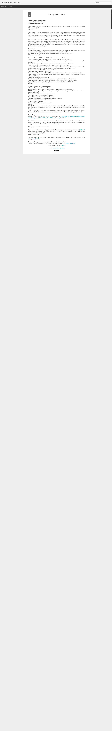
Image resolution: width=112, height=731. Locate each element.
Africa (63, 148)
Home (10, 6)
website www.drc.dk (70, 143)
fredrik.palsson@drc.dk (33, 139)
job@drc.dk (82, 130)
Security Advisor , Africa (57, 14)
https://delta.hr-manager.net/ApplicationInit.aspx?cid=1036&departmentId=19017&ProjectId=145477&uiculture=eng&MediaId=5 (56, 117)
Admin (63, 145)
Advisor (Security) (57, 148)
